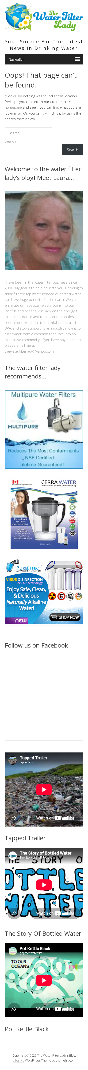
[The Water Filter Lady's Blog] (44, 28)
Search (10, 141)
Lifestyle (18, 1060)
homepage (13, 107)
